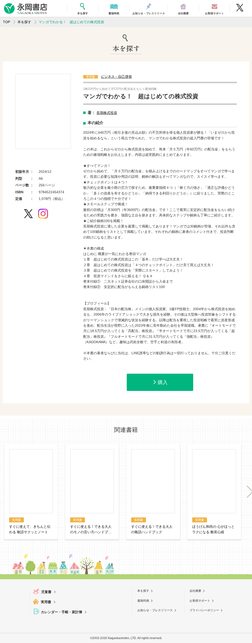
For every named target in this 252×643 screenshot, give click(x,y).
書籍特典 (143, 600)
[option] (43, 111)
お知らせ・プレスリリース (155, 610)
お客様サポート (199, 600)
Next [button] (247, 492)
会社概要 (195, 591)
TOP (6, 22)
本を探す (24, 22)
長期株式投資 (106, 113)
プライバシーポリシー (204, 610)
